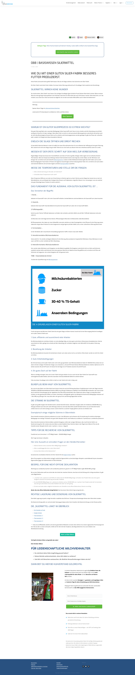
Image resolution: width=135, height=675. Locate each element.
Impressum (59, 664)
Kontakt (59, 663)
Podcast (33, 664)
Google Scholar (67, 455)
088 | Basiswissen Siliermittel (52, 63)
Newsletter (34, 663)
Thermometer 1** (38, 515)
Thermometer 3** (38, 521)
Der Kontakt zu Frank (39, 510)
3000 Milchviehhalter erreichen (39, 666)
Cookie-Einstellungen (62, 668)
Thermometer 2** (38, 518)
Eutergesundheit (64, 163)
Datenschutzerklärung (62, 666)
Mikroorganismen (58, 159)
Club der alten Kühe (36, 668)
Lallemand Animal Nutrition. (52, 108)
